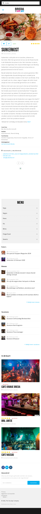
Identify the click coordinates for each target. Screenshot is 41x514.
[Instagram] (22, 163)
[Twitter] (7, 467)
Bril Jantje (6, 420)
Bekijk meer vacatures (31, 344)
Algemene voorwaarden (8, 494)
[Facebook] (18, 163)
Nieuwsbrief (5, 473)
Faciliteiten (4, 136)
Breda (4, 497)
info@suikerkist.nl (8, 157)
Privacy (3, 492)
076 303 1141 (7, 156)
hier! (29, 122)
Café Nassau (7, 454)
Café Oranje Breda (10, 386)
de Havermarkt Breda (7, 144)
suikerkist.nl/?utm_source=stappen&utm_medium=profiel (20, 154)
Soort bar (4, 127)
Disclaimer (4, 495)
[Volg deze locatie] (3, 44)
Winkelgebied (5, 142)
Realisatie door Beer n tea (8, 504)
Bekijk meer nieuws (32, 302)
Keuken (3, 131)
